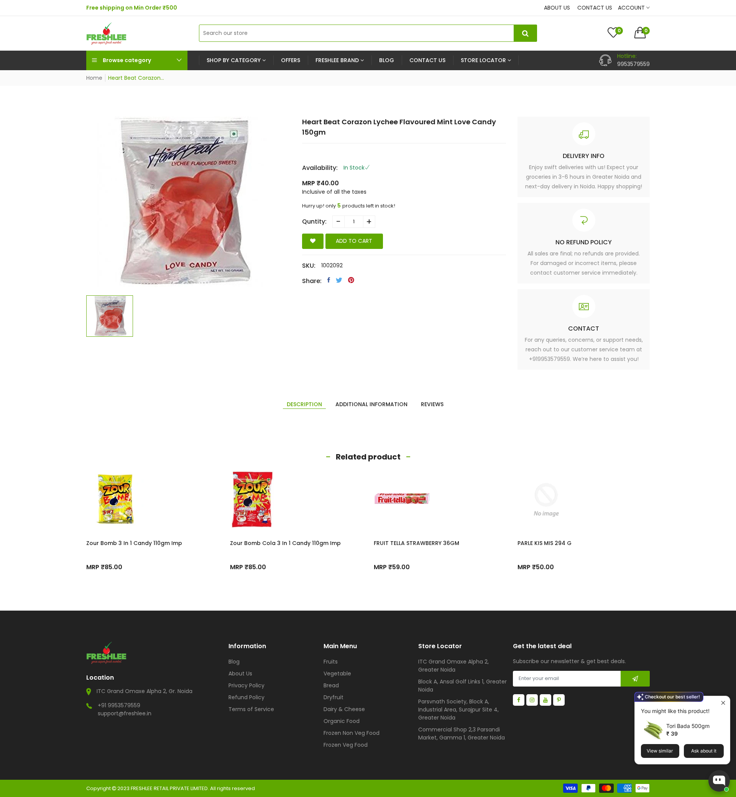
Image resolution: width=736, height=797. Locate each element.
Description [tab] (304, 404)
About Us (240, 673)
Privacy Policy (246, 685)
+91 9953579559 (119, 705)
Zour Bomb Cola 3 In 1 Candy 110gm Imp (285, 543)
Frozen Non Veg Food (352, 733)
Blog (234, 661)
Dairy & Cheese (344, 709)
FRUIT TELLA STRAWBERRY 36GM (416, 543)
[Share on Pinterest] (351, 280)
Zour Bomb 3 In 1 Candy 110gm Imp (134, 543)
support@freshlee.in (124, 713)
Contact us (594, 8)
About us (557, 8)
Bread (331, 685)
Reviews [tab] (432, 404)
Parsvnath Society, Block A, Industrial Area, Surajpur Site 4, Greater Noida (458, 709)
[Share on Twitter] (339, 280)
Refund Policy (246, 697)
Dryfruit (333, 697)
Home (94, 78)
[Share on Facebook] (328, 280)
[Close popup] (723, 702)
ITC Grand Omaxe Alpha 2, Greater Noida (453, 665)
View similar (660, 751)
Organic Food (342, 721)
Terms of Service (251, 709)
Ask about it (703, 751)
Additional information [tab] (371, 404)
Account (632, 8)
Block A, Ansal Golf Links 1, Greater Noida (462, 685)
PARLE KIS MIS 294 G (545, 543)
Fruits (331, 661)
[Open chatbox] (719, 781)
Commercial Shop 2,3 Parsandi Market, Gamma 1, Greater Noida (461, 733)
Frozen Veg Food (346, 745)
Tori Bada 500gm (688, 726)
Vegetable (337, 673)
